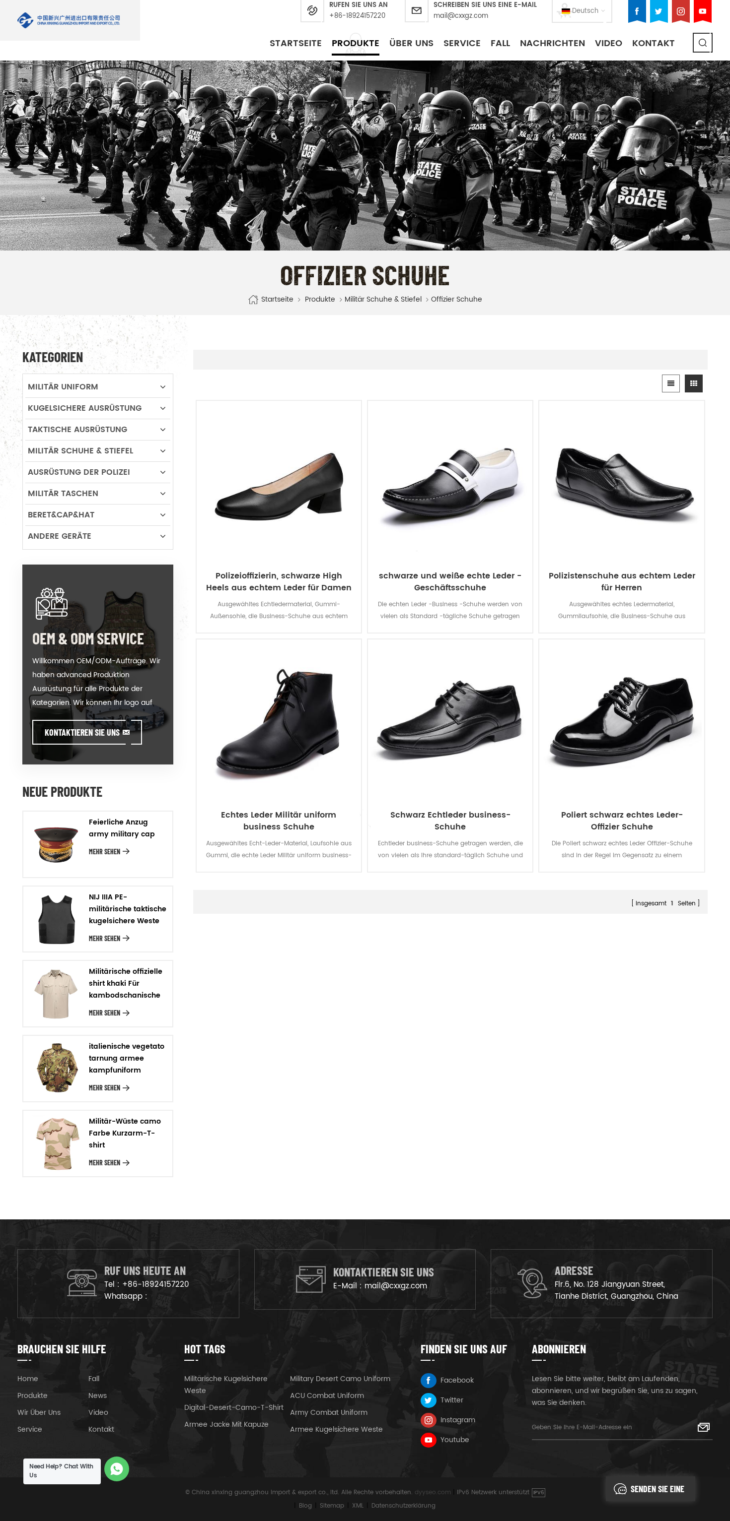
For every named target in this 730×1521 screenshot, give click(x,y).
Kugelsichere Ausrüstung (85, 408)
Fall (500, 43)
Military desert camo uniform (340, 1379)
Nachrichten (552, 43)
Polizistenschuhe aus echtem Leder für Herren (622, 582)
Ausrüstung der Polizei (79, 472)
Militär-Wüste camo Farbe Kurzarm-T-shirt (125, 1133)
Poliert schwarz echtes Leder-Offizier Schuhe (622, 821)
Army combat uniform (328, 1412)
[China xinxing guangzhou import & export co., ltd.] (68, 20)
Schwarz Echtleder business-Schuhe (450, 821)
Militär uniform (63, 386)
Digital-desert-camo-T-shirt (234, 1407)
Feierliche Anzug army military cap (122, 828)
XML (358, 1506)
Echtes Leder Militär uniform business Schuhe (278, 821)
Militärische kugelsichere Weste (226, 1384)
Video (608, 43)
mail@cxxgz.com (461, 16)
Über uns (411, 43)
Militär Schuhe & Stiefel (383, 300)
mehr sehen (104, 851)
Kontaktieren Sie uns (82, 732)
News (97, 1395)
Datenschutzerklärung (403, 1506)
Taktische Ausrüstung (77, 429)
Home (27, 1379)
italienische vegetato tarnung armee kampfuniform (126, 1058)
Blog (305, 1506)
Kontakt (653, 43)
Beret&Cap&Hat (61, 514)
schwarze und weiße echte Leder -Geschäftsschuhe (450, 582)
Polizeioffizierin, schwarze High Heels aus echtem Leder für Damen (279, 582)
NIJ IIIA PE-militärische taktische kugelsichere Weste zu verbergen (127, 909)
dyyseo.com (433, 1492)
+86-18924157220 (357, 16)
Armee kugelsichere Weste (336, 1429)
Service (462, 43)
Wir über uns (39, 1412)
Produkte (355, 43)
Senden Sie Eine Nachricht (657, 1492)
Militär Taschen (63, 493)
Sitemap (332, 1506)
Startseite (296, 43)
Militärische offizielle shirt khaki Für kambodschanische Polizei (125, 984)
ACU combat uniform (327, 1395)
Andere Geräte (59, 536)
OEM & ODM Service (88, 638)
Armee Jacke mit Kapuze (226, 1424)
